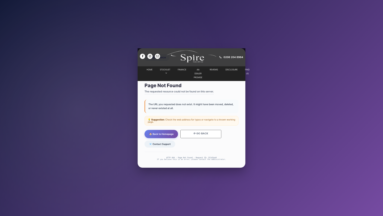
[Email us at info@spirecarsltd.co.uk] (157, 56)
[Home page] (191, 56)
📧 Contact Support (160, 144)
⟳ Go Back (201, 133)
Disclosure (231, 70)
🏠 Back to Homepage (161, 134)
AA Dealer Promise (198, 74)
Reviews (214, 70)
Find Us (247, 72)
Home (149, 70)
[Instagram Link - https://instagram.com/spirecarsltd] (150, 56)
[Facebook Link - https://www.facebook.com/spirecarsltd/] (142, 56)
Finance (182, 70)
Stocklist (165, 70)
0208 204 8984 (233, 57)
